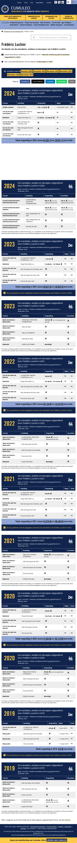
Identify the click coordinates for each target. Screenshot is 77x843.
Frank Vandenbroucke (41, 25)
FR (74, 2)
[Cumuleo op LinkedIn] (63, 2)
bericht (67, 820)
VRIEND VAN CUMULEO (57, 840)
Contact (48, 3)
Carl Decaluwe (69, 25)
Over (26, 3)
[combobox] (54, 37)
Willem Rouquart (56, 25)
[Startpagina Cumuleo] (2, 31)
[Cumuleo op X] (59, 2)
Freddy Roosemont (16, 23)
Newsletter (39, 3)
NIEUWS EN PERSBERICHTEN (68, 17)
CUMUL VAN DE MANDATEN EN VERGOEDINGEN (12, 17)
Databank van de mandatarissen (13, 31)
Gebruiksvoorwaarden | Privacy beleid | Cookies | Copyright (50, 827)
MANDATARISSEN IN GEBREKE (34, 17)
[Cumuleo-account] (68, 2)
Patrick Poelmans (26, 25)
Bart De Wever (45, 23)
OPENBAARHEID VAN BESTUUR (51, 17)
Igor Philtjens (66, 23)
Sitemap (23, 828)
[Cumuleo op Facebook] (56, 2)
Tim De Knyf (56, 23)
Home (19, 3)
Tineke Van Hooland (32, 23)
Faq (32, 3)
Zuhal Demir (14, 25)
